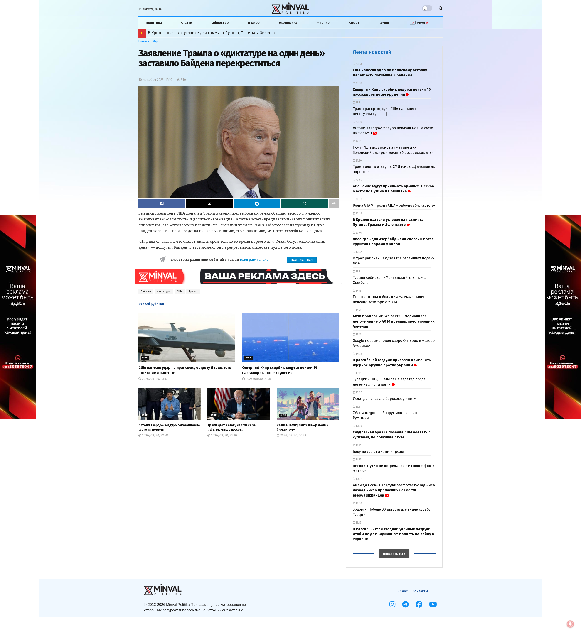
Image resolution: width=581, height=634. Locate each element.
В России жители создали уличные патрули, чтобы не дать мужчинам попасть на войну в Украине (393, 534)
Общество (220, 23)
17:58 (358, 290)
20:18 (358, 213)
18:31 (358, 271)
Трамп (193, 291)
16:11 (358, 373)
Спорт (354, 23)
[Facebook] (419, 604)
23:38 (358, 83)
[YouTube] (433, 604)
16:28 (358, 353)
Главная (143, 41)
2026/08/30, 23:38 (258, 379)
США (180, 291)
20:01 (358, 232)
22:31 (358, 141)
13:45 (358, 522)
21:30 (358, 160)
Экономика (288, 23)
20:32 (358, 199)
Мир (155, 41)
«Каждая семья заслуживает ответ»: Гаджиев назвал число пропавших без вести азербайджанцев (394, 490)
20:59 (358, 179)
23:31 (358, 102)
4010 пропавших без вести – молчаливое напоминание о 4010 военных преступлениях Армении (393, 321)
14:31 (358, 445)
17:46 (358, 310)
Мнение (323, 23)
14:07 (358, 478)
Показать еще (394, 554)
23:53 (358, 64)
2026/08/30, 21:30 (223, 435)
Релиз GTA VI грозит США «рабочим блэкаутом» (394, 205)
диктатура (164, 291)
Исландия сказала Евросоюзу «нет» (384, 399)
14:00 (358, 503)
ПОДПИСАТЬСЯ (302, 260)
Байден (146, 291)
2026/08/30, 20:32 (292, 435)
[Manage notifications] (570, 624)
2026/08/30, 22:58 (154, 435)
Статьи (186, 23)
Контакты (420, 591)
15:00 (358, 426)
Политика (154, 23)
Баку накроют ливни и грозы (378, 451)
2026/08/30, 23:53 (154, 379)
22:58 (358, 122)
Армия (384, 23)
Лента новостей (372, 52)
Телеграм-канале (254, 260)
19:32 (358, 252)
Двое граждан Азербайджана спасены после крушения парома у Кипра (216, 32)
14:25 (358, 459)
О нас (403, 591)
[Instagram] (392, 604)
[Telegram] (405, 604)
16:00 (358, 392)
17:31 (358, 334)
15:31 (358, 406)
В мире (254, 23)
